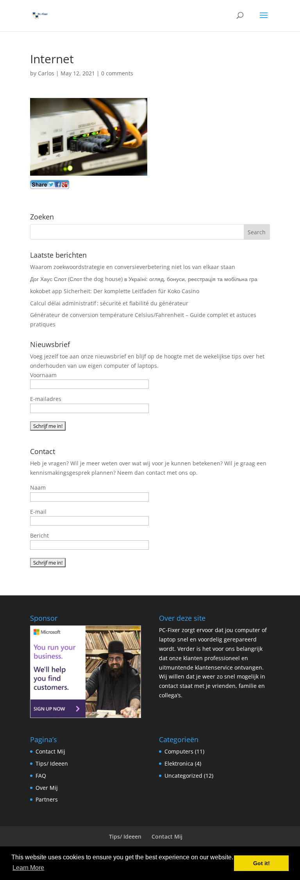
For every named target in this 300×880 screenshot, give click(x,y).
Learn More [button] (28, 867)
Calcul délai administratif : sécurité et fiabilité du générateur (109, 303)
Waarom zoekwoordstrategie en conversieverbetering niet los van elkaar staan (132, 267)
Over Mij (47, 787)
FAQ (41, 775)
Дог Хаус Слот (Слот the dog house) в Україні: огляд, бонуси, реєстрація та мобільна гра (143, 279)
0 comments (117, 73)
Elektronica (178, 763)
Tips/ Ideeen (52, 763)
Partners (47, 799)
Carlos (46, 73)
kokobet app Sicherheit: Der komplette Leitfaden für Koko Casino (114, 291)
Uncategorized (183, 775)
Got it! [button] (261, 863)
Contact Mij (50, 751)
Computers (178, 751)
